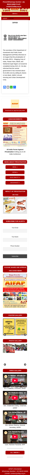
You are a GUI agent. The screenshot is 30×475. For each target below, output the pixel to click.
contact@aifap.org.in (13, 6)
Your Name (15, 237)
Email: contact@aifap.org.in (15, 473)
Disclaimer (18, 469)
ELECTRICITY (14, 177)
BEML (14, 167)
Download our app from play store (15, 110)
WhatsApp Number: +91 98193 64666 (15, 471)
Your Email (15, 227)
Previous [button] (5, 335)
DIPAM (14, 172)
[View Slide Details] (9, 326)
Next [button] (25, 335)
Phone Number (15, 246)
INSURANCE (14, 182)
